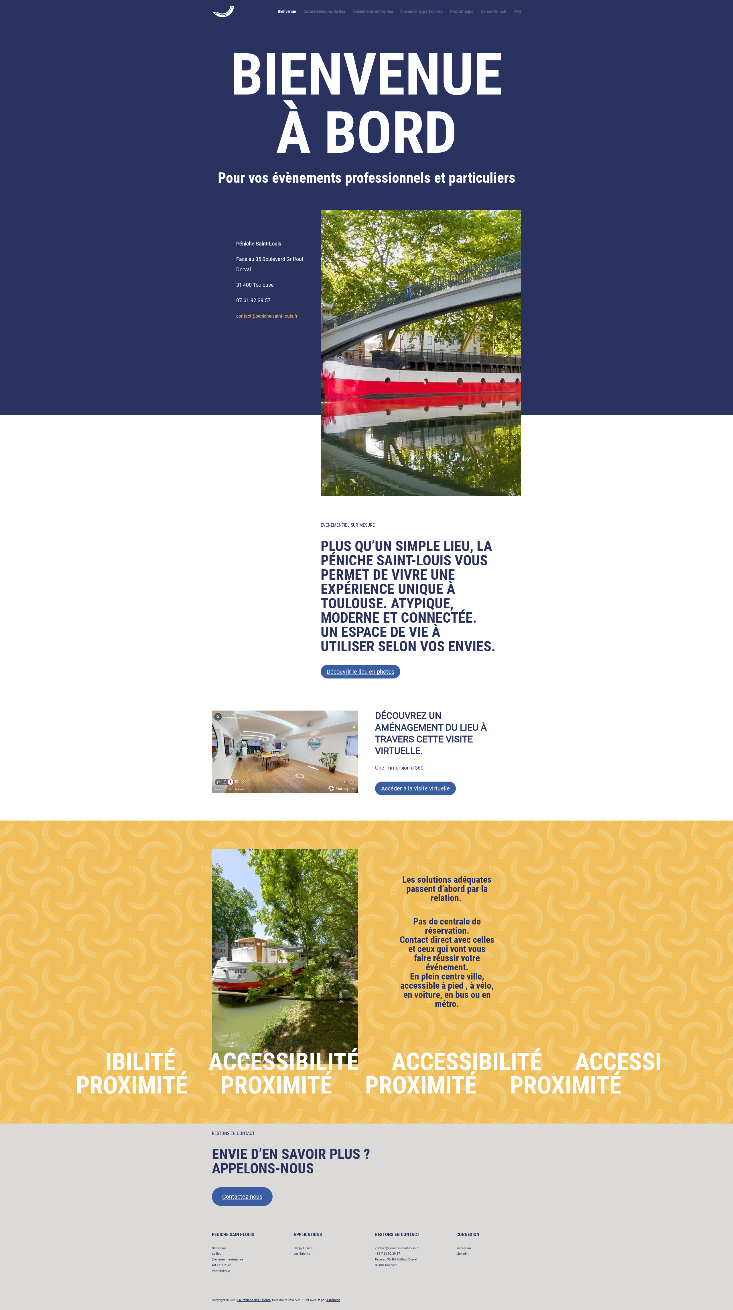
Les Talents (301, 1254)
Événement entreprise (227, 1259)
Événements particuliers (421, 11)
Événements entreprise (372, 11)
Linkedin (462, 1254)
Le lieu (216, 1254)
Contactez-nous (242, 1196)
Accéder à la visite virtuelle (415, 788)
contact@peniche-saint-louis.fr (266, 316)
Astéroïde (333, 1300)
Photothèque (461, 11)
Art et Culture (221, 1265)
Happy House (302, 1248)
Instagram (463, 1248)
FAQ (517, 11)
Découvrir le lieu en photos (360, 671)
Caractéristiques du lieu (324, 11)
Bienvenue (287, 11)
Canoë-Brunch (493, 11)
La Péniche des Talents (254, 1300)
